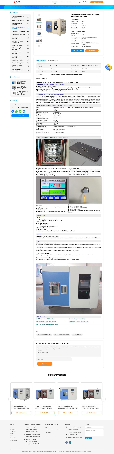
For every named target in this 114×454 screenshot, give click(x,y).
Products (12, 429)
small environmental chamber (44, 334)
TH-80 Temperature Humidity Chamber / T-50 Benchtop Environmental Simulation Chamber (23, 93)
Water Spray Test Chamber (20, 56)
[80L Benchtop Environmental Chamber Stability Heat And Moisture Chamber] (68, 393)
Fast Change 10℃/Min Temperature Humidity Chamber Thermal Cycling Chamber (32, 429)
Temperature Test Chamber (20, 37)
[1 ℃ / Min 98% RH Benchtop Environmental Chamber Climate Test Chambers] (21, 393)
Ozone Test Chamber (20, 60)
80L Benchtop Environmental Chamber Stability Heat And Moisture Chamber (66, 408)
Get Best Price (77, 50)
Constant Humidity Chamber (20, 24)
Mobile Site (13, 438)
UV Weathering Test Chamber (20, 48)
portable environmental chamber (62, 334)
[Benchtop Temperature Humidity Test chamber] (56, 27)
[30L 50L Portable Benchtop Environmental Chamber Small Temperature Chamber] (14, 82)
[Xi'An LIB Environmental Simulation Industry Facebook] (66, 442)
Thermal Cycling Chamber (20, 31)
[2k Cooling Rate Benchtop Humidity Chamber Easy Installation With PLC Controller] (14, 88)
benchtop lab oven (77, 334)
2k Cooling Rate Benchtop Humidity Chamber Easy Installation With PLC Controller (22, 88)
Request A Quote (97, 2)
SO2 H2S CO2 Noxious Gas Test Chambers (20, 70)
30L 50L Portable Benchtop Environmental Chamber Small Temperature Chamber (23, 82)
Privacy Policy (13, 440)
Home (11, 427)
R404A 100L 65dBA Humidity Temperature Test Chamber (33, 435)
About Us (12, 431)
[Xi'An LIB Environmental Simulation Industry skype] (24, 111)
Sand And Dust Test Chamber (20, 52)
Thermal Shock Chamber (20, 34)
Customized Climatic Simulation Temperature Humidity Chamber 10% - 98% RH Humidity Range (33, 442)
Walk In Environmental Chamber (20, 66)
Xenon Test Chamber (20, 45)
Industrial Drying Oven (20, 63)
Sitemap (12, 435)
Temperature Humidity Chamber (20, 17)
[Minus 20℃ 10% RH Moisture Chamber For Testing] (45, 393)
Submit (44, 364)
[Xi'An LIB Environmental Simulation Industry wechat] (20, 111)
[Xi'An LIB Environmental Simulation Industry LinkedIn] (70, 442)
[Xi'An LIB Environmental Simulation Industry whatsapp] (16, 111)
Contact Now (20, 115)
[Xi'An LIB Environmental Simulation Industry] (17, 2)
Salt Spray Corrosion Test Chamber (20, 41)
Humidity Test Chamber (20, 20)
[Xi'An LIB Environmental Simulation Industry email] (12, 111)
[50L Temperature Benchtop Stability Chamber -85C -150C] (92, 393)
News (11, 433)
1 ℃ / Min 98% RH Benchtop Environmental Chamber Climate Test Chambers (20, 408)
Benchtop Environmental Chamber (20, 28)
